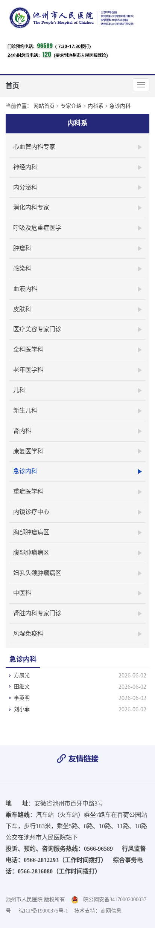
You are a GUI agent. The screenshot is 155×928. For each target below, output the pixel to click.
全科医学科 (28, 349)
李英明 (22, 698)
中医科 (22, 593)
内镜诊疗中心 (31, 512)
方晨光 (22, 675)
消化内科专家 (31, 207)
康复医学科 (28, 451)
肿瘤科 (22, 248)
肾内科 (22, 431)
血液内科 (25, 289)
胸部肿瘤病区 (31, 532)
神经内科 (25, 167)
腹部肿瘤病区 (31, 552)
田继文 (22, 687)
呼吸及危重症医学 (37, 228)
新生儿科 (25, 410)
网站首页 (44, 106)
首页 (12, 86)
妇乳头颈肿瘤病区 (37, 573)
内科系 (95, 106)
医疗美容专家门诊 (37, 329)
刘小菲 (22, 709)
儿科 (19, 390)
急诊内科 (120, 106)
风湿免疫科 (28, 633)
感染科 (22, 268)
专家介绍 (71, 106)
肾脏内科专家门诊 (37, 613)
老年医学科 (28, 370)
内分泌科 (25, 187)
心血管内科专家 (34, 147)
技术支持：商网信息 (98, 911)
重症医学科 (28, 491)
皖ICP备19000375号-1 (43, 911)
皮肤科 (22, 309)
